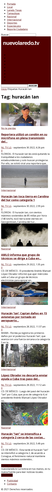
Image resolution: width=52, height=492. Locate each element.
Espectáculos (14, 26)
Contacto (12, 483)
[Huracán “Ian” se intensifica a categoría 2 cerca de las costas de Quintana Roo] (24, 424)
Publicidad (12, 480)
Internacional (14, 19)
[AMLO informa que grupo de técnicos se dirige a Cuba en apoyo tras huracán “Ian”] (24, 245)
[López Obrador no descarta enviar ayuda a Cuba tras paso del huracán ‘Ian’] (24, 366)
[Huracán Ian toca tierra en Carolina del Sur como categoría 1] (24, 187)
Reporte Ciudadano (17, 29)
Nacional (11, 16)
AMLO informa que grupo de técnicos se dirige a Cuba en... (21, 256)
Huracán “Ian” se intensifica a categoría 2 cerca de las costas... (23, 435)
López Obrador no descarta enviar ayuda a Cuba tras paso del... (24, 377)
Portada (11, 3)
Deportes (12, 22)
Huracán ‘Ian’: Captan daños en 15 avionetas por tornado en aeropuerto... (24, 317)
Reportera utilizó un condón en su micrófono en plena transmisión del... (24, 138)
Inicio (4, 89)
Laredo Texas (14, 10)
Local (10, 7)
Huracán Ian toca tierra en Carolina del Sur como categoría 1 (25, 198)
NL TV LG (6, 147)
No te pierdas (8, 128)
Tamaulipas (13, 13)
